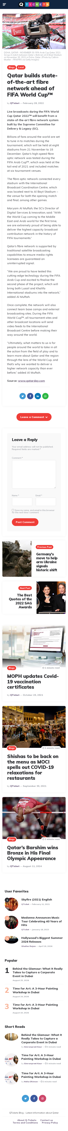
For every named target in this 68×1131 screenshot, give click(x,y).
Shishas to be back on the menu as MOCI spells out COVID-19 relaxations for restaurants (33, 767)
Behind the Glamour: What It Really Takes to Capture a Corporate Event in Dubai (38, 972)
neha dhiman (31, 1081)
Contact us (46, 1120)
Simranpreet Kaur (33, 1047)
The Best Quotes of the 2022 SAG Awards (20, 601)
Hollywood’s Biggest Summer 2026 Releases (42, 939)
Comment (17, 458)
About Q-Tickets (26, 1120)
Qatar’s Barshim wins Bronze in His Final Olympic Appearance (32, 853)
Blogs (12, 67)
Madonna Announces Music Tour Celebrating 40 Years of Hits (41, 921)
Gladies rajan (28, 946)
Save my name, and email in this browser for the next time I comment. (33, 511)
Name (15, 495)
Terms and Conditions (25, 1122)
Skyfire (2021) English (36, 899)
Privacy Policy (50, 1122)
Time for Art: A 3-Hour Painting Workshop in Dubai (35, 990)
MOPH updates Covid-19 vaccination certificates (33, 681)
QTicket (14, 103)
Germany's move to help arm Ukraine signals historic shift (47, 562)
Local (21, 67)
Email (39, 495)
